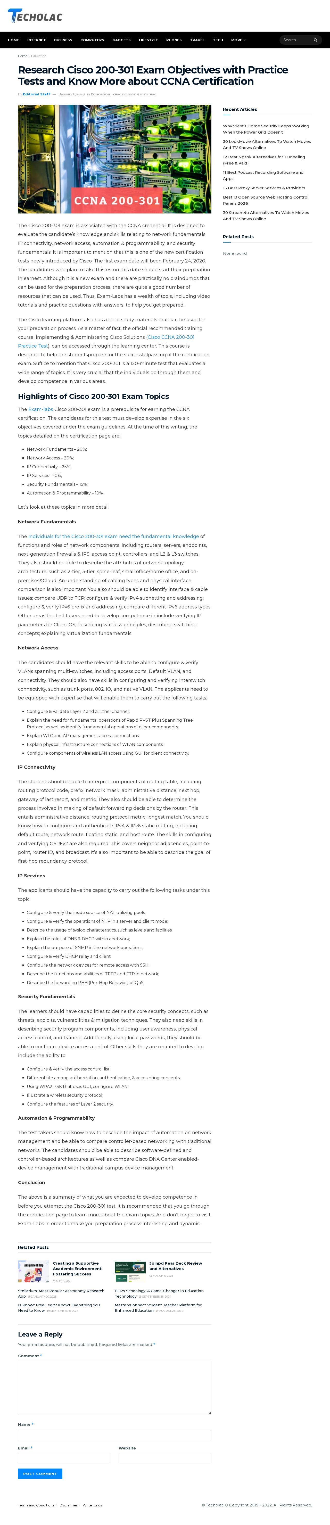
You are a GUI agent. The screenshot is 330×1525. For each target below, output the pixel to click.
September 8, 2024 (64, 1311)
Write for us (92, 1505)
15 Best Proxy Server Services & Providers (264, 187)
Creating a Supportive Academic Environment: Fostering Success (77, 1268)
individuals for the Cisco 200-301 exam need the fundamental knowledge (113, 536)
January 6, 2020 (72, 94)
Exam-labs (40, 409)
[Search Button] (316, 40)
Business (63, 40)
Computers (92, 40)
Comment (30, 1355)
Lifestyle (148, 40)
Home (13, 40)
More (236, 40)
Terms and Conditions (36, 1505)
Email (25, 1448)
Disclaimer (68, 1505)
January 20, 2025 (43, 1296)
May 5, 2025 (63, 1281)
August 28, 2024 (170, 1311)
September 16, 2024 (156, 1296)
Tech (218, 40)
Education (38, 56)
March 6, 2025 (162, 1275)
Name (26, 1424)
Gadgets (121, 40)
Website (127, 1448)
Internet (36, 40)
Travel (197, 40)
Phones (174, 40)
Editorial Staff (36, 94)
